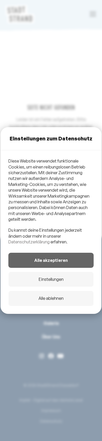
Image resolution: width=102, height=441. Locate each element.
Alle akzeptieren (51, 260)
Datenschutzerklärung (29, 241)
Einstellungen (51, 279)
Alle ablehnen (51, 298)
